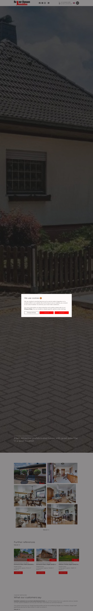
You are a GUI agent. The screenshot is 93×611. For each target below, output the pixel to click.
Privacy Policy (28, 309)
